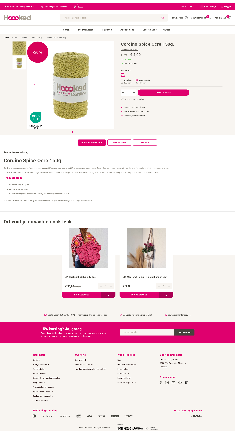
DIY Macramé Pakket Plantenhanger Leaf (145, 277)
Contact (36, 360)
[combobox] (114, 18)
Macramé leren (124, 378)
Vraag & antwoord (41, 364)
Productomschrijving (92, 142)
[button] (183, 7)
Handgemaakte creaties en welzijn (90, 369)
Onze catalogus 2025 (127, 382)
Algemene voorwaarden (43, 391)
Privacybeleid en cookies (44, 387)
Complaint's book (40, 400)
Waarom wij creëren (84, 364)
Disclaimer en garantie (43, 396)
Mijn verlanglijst (199, 18)
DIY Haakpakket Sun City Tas (80, 277)
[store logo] (31, 17)
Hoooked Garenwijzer (127, 364)
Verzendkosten (39, 373)
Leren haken (123, 369)
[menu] (117, 29)
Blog (119, 360)
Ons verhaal (80, 360)
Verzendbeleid (39, 369)
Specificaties (119, 142)
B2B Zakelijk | (210, 7)
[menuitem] (67, 30)
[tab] (92, 142)
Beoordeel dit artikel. (129, 50)
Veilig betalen (39, 382)
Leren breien (123, 373)
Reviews (145, 142)
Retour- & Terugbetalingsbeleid (47, 378)
